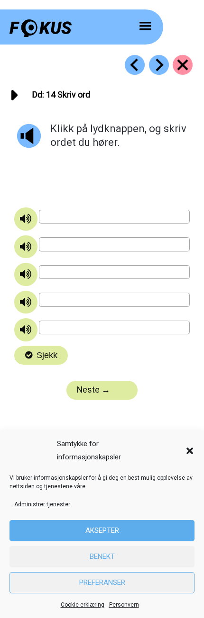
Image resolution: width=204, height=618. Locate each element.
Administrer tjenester (42, 504)
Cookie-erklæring (82, 604)
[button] (190, 451)
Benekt (102, 556)
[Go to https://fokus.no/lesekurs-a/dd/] (183, 65)
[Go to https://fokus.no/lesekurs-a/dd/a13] (135, 65)
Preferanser (102, 582)
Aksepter (102, 530)
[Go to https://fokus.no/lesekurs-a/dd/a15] (159, 65)
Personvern (124, 604)
